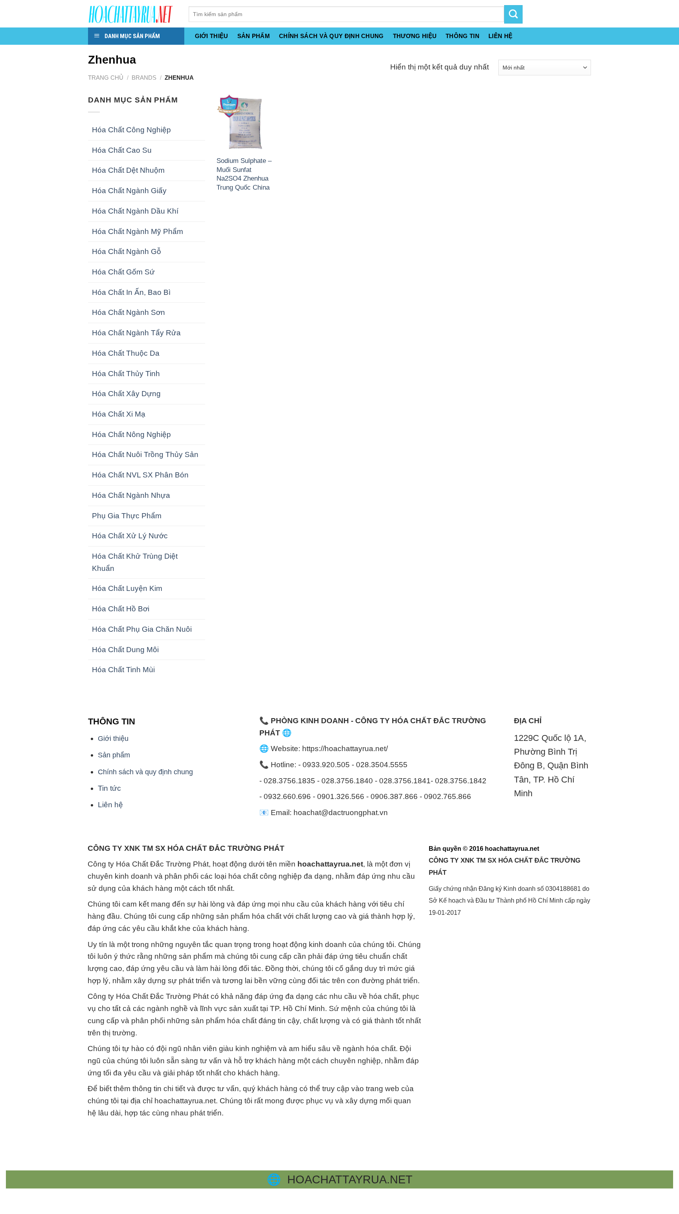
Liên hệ (110, 805)
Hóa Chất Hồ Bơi (120, 609)
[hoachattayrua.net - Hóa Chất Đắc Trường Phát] (132, 13)
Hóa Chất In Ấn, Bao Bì (131, 292)
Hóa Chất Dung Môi (125, 649)
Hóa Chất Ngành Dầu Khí (135, 211)
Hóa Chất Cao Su (122, 150)
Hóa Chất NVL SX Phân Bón (140, 475)
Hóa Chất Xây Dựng (126, 393)
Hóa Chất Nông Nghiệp (131, 434)
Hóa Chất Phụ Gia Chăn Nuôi (142, 629)
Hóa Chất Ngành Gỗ (126, 251)
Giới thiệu (211, 36)
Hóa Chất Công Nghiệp (131, 130)
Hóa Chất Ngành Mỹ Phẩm (137, 231)
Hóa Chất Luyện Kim (127, 588)
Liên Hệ (500, 36)
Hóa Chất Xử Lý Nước (130, 536)
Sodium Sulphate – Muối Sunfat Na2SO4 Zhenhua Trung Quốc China (244, 174)
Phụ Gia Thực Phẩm (126, 516)
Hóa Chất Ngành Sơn (128, 312)
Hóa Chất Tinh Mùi (123, 670)
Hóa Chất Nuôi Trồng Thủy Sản (145, 454)
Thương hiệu (415, 36)
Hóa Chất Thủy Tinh (126, 373)
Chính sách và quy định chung (331, 36)
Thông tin (462, 36)
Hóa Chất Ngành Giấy (129, 190)
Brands (144, 77)
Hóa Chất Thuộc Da (126, 353)
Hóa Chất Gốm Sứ (123, 272)
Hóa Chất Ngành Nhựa (131, 495)
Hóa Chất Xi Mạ (118, 414)
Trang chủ (105, 77)
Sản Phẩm (253, 36)
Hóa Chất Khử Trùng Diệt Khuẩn (135, 562)
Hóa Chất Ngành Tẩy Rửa (136, 333)
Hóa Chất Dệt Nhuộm (128, 170)
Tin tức (109, 788)
